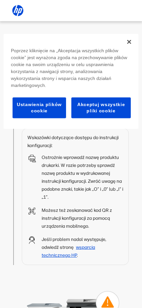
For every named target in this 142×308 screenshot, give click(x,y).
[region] (71, 81)
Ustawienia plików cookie (39, 107)
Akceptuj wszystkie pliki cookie (101, 107)
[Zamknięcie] (129, 41)
